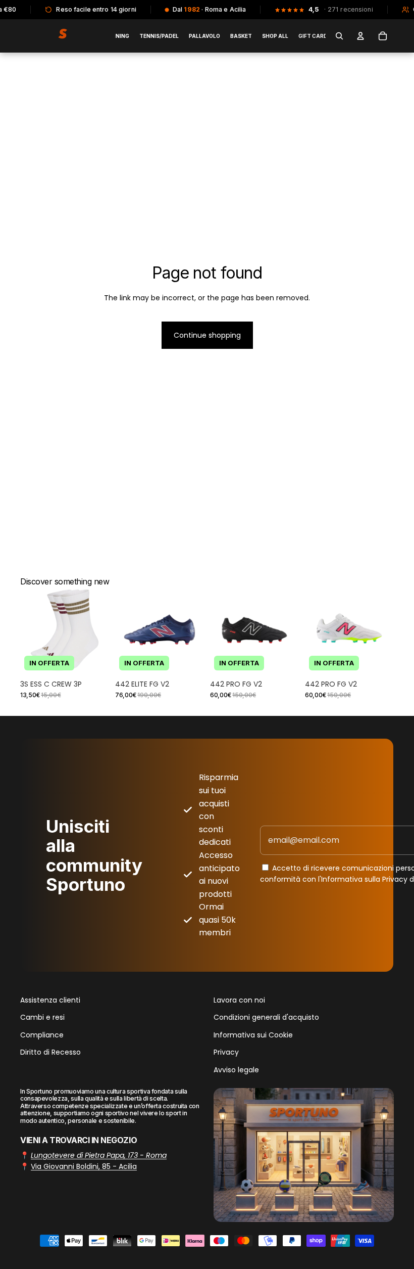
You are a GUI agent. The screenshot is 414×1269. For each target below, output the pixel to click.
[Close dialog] (345, 557)
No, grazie (207, 743)
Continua (207, 712)
